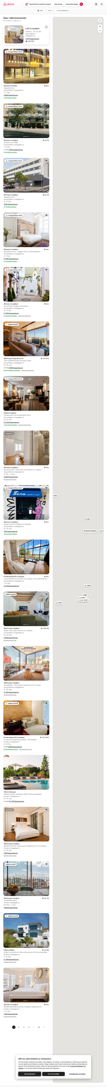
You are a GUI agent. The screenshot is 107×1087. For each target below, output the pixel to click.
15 (39, 1027)
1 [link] (13, 1027)
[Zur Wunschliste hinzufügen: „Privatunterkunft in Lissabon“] (46, 703)
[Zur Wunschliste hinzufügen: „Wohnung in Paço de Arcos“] (46, 324)
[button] (32, 39)
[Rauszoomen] (100, 31)
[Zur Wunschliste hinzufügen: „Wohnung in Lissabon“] (46, 594)
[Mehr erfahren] (20, 20)
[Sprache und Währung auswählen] (96, 4)
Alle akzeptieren (29, 1074)
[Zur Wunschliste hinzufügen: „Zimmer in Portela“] (46, 51)
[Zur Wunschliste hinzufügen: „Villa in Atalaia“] (46, 916)
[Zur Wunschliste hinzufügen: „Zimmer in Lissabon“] (46, 106)
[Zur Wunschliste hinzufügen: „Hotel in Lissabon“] (46, 378)
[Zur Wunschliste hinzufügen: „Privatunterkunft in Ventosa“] (46, 542)
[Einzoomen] (100, 26)
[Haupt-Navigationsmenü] (101, 4)
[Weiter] (43, 1027)
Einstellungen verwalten (77, 1074)
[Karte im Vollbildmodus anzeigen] (100, 20)
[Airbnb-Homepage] (8, 4)
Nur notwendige (53, 1074)
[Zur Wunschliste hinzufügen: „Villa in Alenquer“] (46, 757)
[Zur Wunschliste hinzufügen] (46, 27)
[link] (9, 1027)
